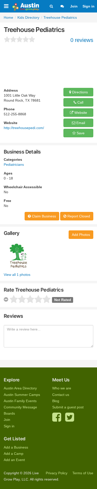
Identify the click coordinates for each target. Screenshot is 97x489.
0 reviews (81, 40)
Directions (79, 92)
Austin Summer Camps (22, 395)
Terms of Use (82, 473)
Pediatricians (14, 164)
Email (80, 123)
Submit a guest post (68, 407)
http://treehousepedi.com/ (24, 128)
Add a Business (16, 447)
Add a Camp (13, 454)
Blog (55, 401)
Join (74, 6)
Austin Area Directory (20, 388)
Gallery (12, 233)
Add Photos (81, 235)
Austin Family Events (20, 401)
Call (79, 102)
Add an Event (14, 460)
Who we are (61, 388)
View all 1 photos (17, 275)
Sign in (89, 6)
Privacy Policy (56, 473)
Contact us (60, 395)
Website (80, 113)
